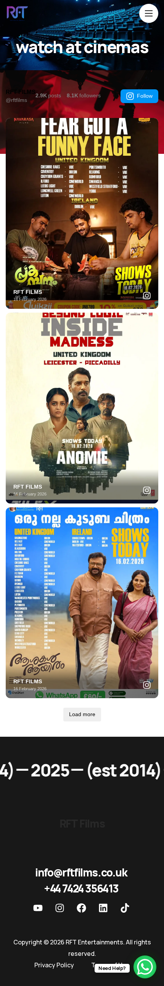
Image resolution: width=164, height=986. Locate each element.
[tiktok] (124, 907)
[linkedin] (103, 907)
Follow (145, 96)
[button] (81, 872)
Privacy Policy (54, 965)
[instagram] (59, 907)
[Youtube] (37, 907)
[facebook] (81, 907)
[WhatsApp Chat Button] (144, 966)
